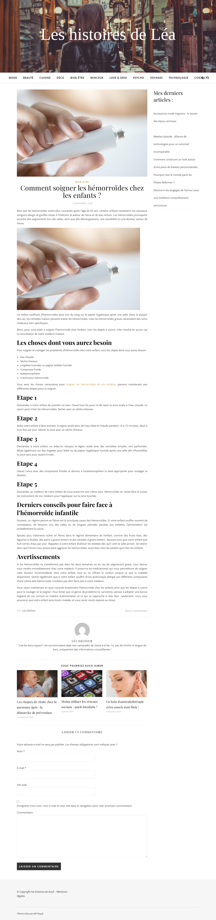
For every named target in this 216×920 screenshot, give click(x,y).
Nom (21, 751)
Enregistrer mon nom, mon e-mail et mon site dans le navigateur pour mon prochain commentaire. (74, 805)
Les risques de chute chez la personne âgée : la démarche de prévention (37, 707)
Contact (200, 77)
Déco (60, 77)
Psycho (138, 77)
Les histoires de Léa (108, 34)
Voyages (156, 77)
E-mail (21, 768)
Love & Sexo (118, 77)
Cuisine (45, 77)
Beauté (28, 77)
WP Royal (38, 913)
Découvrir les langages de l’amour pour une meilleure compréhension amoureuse (176, 197)
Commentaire (25, 812)
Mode (13, 77)
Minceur (96, 77)
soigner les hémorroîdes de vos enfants (90, 384)
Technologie (178, 77)
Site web (22, 784)
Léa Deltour (29, 610)
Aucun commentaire (136, 610)
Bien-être (77, 77)
